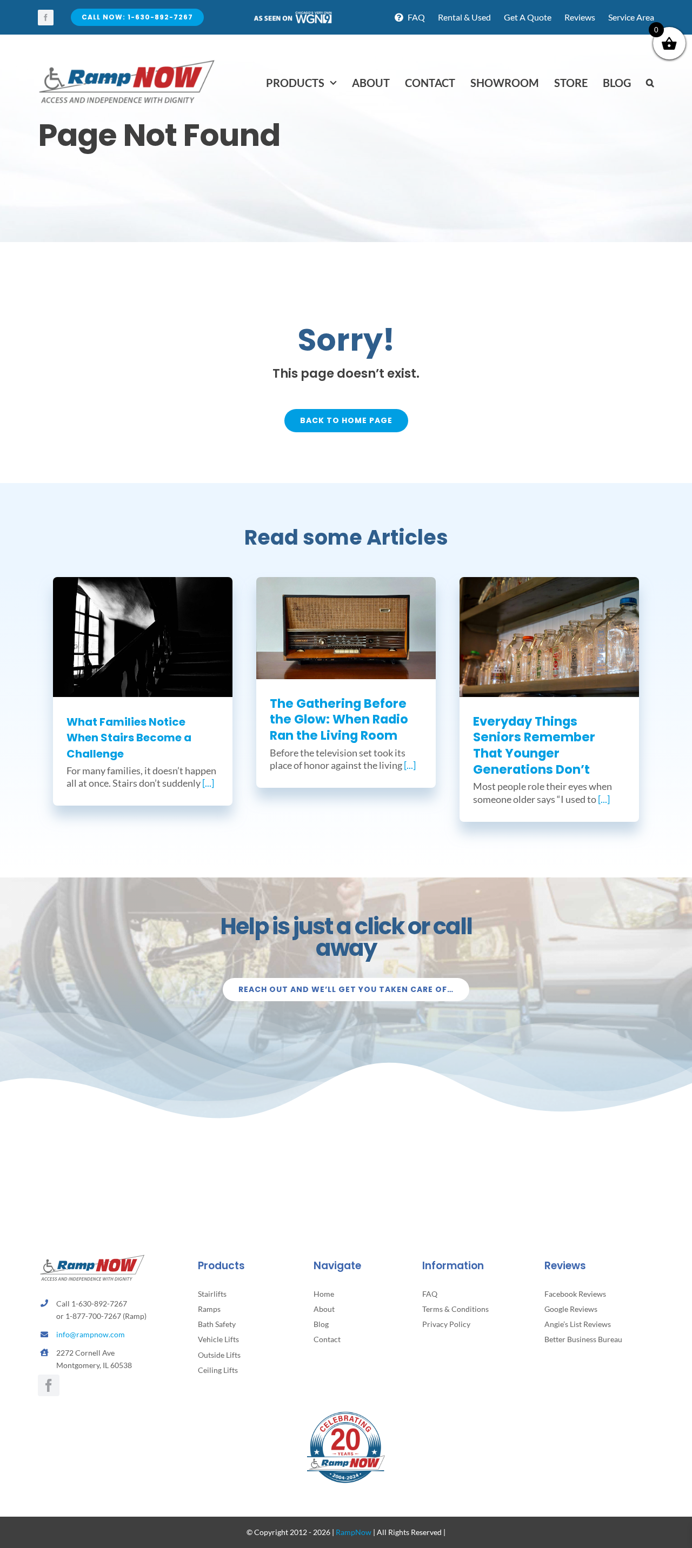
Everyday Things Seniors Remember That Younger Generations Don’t (534, 745)
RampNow (353, 1532)
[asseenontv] (292, 15)
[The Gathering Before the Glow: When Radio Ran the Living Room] (346, 628)
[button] (650, 82)
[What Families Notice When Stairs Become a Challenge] (143, 637)
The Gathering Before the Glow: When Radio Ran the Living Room (339, 719)
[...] (207, 783)
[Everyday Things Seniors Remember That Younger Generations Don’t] (550, 637)
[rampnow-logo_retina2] (127, 61)
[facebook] (46, 17)
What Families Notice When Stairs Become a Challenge (128, 737)
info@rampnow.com (90, 1334)
